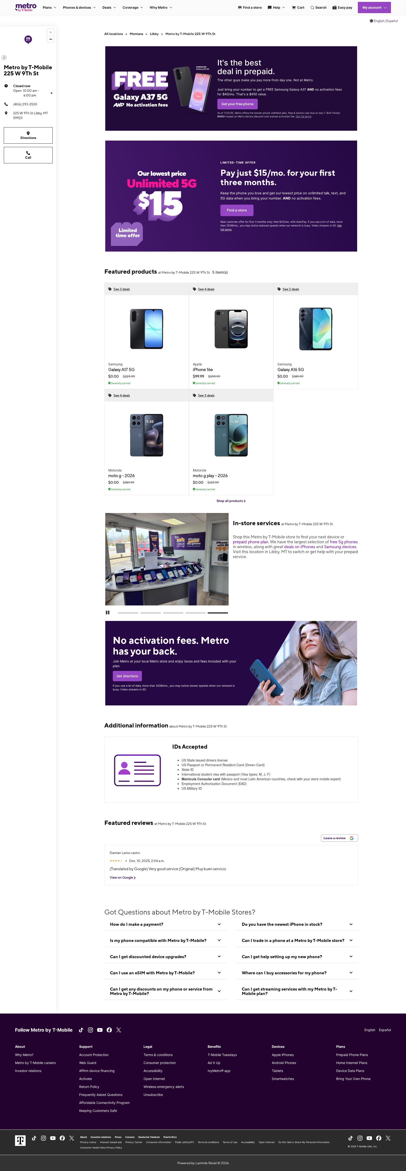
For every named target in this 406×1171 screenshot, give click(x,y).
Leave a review (335, 838)
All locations (113, 34)
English (379, 21)
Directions (28, 138)
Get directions (127, 676)
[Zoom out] (50, 39)
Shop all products (230, 501)
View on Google (122, 877)
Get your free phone (238, 104)
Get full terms (303, 116)
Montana (136, 34)
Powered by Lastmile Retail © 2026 (203, 1163)
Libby (154, 34)
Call (28, 157)
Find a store (237, 210)
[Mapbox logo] (4, 57)
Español (392, 21)
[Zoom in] (50, 32)
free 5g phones (344, 541)
